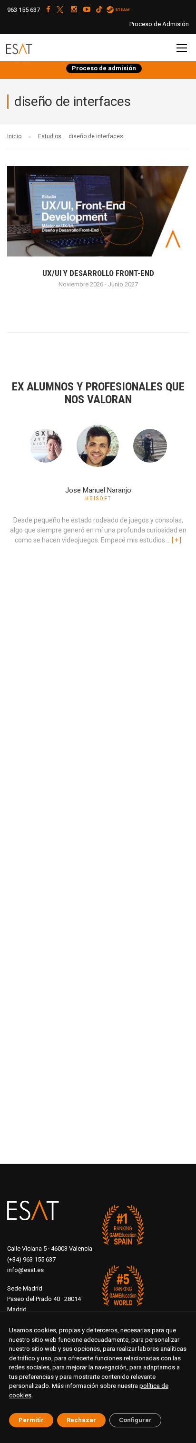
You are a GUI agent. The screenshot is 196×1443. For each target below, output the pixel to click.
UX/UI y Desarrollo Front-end (98, 273)
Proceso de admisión (104, 68)
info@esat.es (25, 1269)
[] (176, 540)
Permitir (31, 1420)
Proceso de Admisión (159, 24)
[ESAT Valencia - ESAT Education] (31, 49)
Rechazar (81, 1420)
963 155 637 (23, 9)
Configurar (135, 1420)
